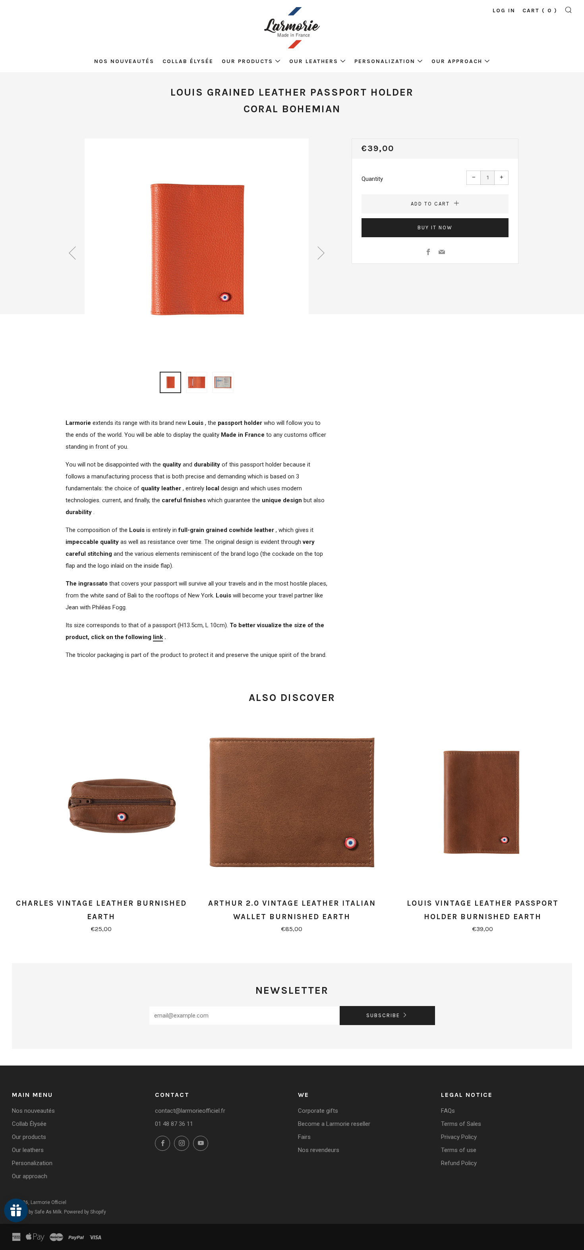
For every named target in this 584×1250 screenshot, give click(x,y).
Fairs (304, 1137)
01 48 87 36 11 (174, 1123)
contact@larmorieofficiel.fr (190, 1110)
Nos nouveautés (124, 61)
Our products (247, 61)
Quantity (372, 178)
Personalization (384, 61)
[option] (197, 250)
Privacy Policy (459, 1137)
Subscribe (383, 1015)
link (158, 637)
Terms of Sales (461, 1123)
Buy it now (435, 227)
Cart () (539, 10)
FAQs (448, 1110)
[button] (170, 382)
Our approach (456, 61)
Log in (504, 10)
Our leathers (313, 61)
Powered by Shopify (85, 1212)
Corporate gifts (318, 1110)
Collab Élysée (187, 61)
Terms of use (458, 1150)
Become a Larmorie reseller (334, 1123)
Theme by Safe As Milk (37, 1212)
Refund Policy (459, 1163)
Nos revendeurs (318, 1150)
